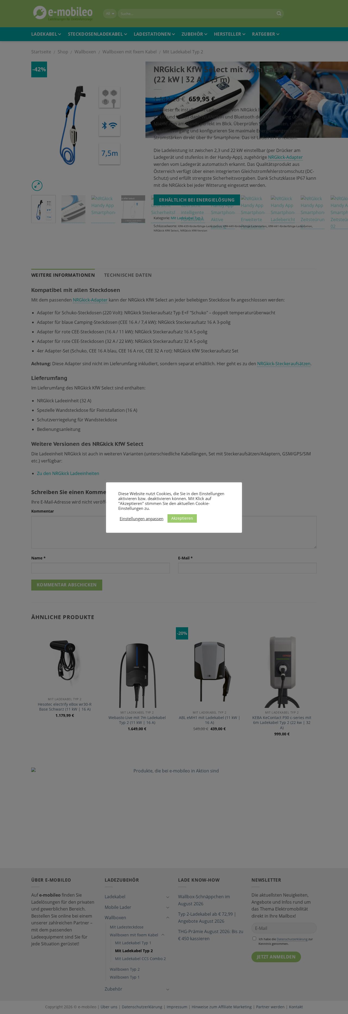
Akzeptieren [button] (182, 518)
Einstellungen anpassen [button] (141, 518)
